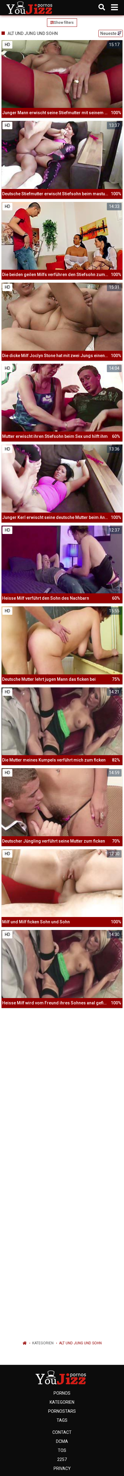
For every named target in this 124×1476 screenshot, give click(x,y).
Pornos (62, 1393)
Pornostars (62, 1411)
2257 (62, 1459)
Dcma (62, 1441)
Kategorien (43, 1343)
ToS (62, 1450)
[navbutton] (114, 7)
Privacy (62, 1468)
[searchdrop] (101, 7)
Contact (62, 1432)
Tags (62, 1420)
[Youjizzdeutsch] (30, 7)
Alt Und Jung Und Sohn (80, 1343)
